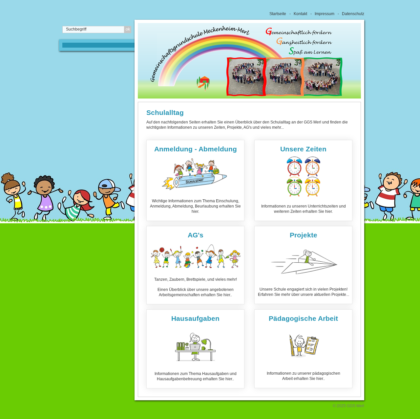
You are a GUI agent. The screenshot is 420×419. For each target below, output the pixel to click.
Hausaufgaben (195, 349)
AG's (195, 265)
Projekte (303, 265)
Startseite (277, 13)
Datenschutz (353, 13)
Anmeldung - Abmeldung (195, 180)
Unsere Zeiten (303, 180)
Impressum (324, 13)
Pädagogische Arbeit (303, 349)
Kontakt (300, 13)
